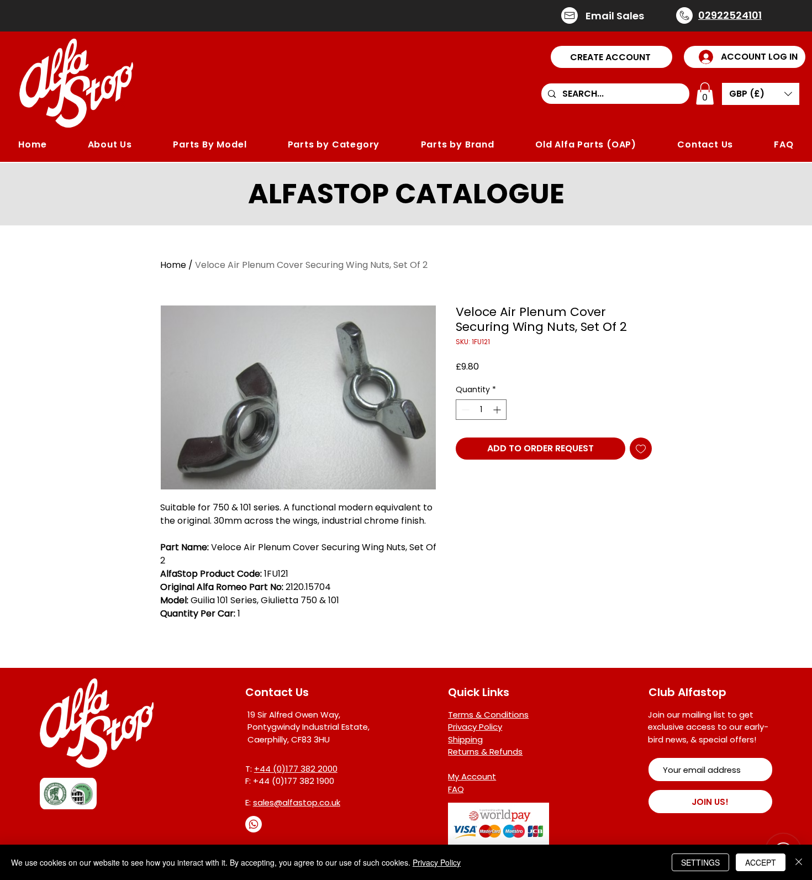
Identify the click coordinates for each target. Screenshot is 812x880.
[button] (611, 57)
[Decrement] (464, 409)
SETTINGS (700, 862)
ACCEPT (760, 862)
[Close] (798, 862)
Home (173, 265)
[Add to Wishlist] (641, 449)
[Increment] (498, 409)
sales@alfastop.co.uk (296, 802)
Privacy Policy (437, 862)
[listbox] (760, 94)
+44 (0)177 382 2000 (296, 768)
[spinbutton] (481, 409)
